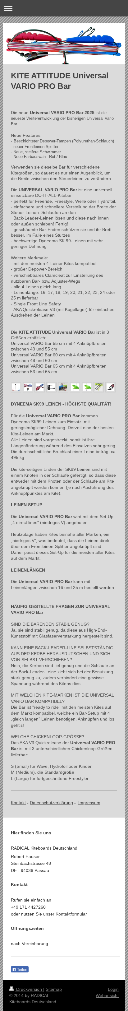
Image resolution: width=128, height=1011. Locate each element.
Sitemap (54, 989)
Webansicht (107, 995)
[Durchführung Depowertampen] (63, 387)
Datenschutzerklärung (51, 802)
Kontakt (18, 802)
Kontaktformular (71, 913)
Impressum (89, 802)
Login (113, 989)
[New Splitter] (51, 387)
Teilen (21, 969)
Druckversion (29, 989)
